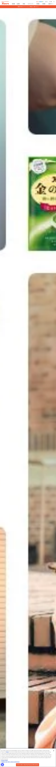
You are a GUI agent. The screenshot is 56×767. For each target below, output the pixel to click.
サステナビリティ (30, 3)
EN (49, 1)
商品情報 (13, 3)
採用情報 (43, 3)
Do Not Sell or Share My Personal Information (27, 764)
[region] (28, 757)
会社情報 (18, 3)
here (7, 752)
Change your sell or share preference (10, 762)
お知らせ (46, 1)
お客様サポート (50, 3)
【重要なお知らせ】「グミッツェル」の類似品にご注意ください (27, 6)
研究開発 (37, 3)
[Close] (53, 750)
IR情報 (24, 3)
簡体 (51, 1)
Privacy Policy (4, 760)
